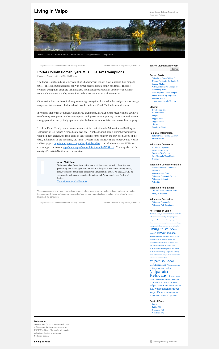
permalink (54, 196)
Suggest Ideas (157, 118)
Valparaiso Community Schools (164, 176)
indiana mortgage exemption (122, 191)
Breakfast (153, 214)
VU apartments (172, 295)
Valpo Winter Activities (158, 295)
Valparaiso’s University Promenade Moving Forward (61, 65)
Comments (158, 309)
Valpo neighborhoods (167, 288)
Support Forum (158, 121)
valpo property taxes (123, 194)
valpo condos (172, 282)
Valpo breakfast (155, 282)
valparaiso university (164, 279)
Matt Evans (72, 76)
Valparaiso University (160, 179)
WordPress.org (158, 312)
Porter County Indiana (160, 173)
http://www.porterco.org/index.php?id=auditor (77, 143)
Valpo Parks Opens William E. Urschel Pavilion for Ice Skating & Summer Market (165, 81)
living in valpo (162, 228)
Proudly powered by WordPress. (165, 341)
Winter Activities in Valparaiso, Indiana (122, 65)
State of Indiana (158, 138)
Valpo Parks (156, 292)
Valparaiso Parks (161, 268)
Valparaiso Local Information (162, 262)
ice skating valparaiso (170, 220)
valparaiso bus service (172, 248)
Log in (154, 304)
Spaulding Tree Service (161, 153)
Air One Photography (160, 147)
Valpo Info (108, 54)
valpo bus (164, 282)
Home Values (77, 54)
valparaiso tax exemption (103, 194)
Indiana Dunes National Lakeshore (165, 135)
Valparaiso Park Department (162, 205)
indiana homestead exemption (96, 191)
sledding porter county (165, 242)
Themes (155, 124)
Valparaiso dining (159, 255)
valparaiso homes (83, 194)
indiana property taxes (47, 194)
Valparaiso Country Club (161, 202)
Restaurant (153, 242)
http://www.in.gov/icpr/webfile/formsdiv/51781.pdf (88, 147)
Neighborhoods (93, 54)
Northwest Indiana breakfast (159, 236)
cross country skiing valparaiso (167, 217)
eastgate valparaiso (156, 220)
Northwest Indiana (165, 232)
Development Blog (159, 109)
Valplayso (175, 279)
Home (40, 54)
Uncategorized (65, 191)
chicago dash (161, 214)
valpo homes (157, 285)
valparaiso (169, 245)
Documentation (158, 112)
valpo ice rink (169, 285)
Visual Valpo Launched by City (164, 101)
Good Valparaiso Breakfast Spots (164, 92)
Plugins (155, 115)
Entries (156, 307)
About (49, 54)
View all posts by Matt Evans (72, 181)
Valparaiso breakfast (157, 248)
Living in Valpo (51, 10)
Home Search (61, 54)
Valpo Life (156, 182)
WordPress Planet (159, 127)
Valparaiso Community (157, 251)
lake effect (176, 226)
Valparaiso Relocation (160, 273)
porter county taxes (66, 194)
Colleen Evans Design (160, 150)
